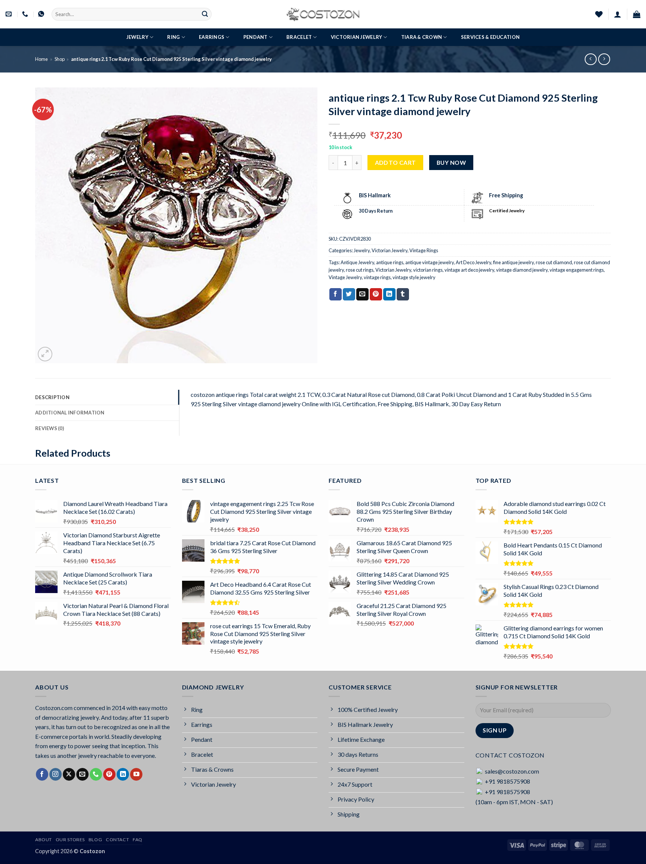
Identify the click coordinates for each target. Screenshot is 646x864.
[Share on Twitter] (349, 294)
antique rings (389, 262)
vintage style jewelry (414, 277)
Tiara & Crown (421, 37)
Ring (173, 37)
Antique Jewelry (357, 262)
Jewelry (137, 37)
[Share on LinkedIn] (389, 294)
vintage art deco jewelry (469, 270)
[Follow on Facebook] (42, 774)
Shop (60, 59)
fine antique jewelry (513, 262)
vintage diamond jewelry (522, 270)
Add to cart (395, 162)
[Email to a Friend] (362, 294)
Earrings (211, 37)
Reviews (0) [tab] (49, 428)
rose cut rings (359, 270)
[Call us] (96, 774)
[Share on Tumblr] (403, 294)
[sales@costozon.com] (9, 14)
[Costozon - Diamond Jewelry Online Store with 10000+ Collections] (323, 14)
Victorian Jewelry (356, 37)
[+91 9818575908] (26, 14)
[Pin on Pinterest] (376, 294)
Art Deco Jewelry (473, 262)
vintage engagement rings (577, 270)
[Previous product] (604, 59)
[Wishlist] (599, 14)
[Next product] (590, 59)
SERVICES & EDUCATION (490, 37)
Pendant (255, 37)
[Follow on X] (69, 774)
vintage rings (377, 277)
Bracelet (299, 37)
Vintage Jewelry (345, 277)
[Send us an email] (82, 774)
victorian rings (428, 270)
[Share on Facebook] (335, 294)
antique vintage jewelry (429, 262)
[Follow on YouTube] (136, 774)
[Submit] (205, 14)
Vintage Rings (423, 250)
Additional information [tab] (70, 413)
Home (41, 59)
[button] (617, 14)
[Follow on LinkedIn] (123, 774)
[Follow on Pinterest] (109, 774)
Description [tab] (52, 397)
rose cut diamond (554, 262)
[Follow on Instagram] (55, 774)
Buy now (451, 162)
